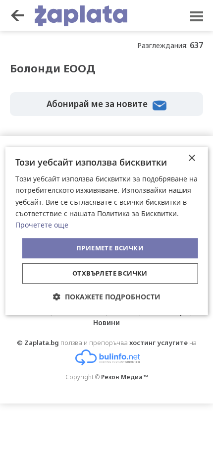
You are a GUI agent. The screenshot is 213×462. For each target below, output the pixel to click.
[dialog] (106, 231)
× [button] (191, 158)
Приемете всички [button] (110, 247)
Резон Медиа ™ (124, 377)
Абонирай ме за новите (97, 104)
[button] (106, 297)
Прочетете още (41, 225)
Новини (106, 322)
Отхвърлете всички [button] (110, 273)
